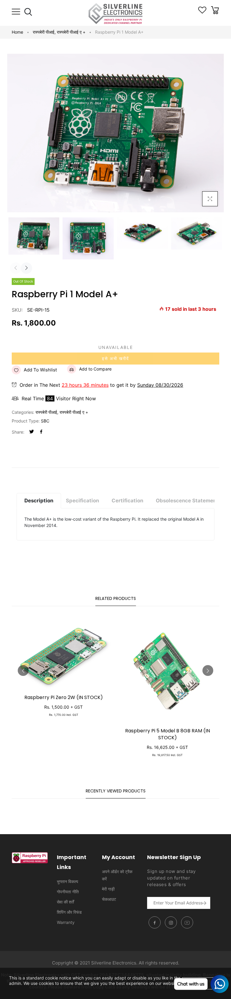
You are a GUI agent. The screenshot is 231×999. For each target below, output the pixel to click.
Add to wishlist (40, 370)
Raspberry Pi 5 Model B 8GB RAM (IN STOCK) (167, 734)
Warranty (66, 922)
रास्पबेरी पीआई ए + (71, 32)
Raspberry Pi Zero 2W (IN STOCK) (63, 697)
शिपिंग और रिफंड (69, 912)
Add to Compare (95, 368)
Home (17, 32)
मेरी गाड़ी (108, 889)
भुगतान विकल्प (67, 881)
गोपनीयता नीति (68, 891)
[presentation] (15, 268)
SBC (45, 420)
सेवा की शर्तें (65, 901)
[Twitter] (31, 432)
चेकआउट (109, 899)
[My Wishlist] (202, 11)
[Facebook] (41, 432)
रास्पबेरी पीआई (44, 32)
